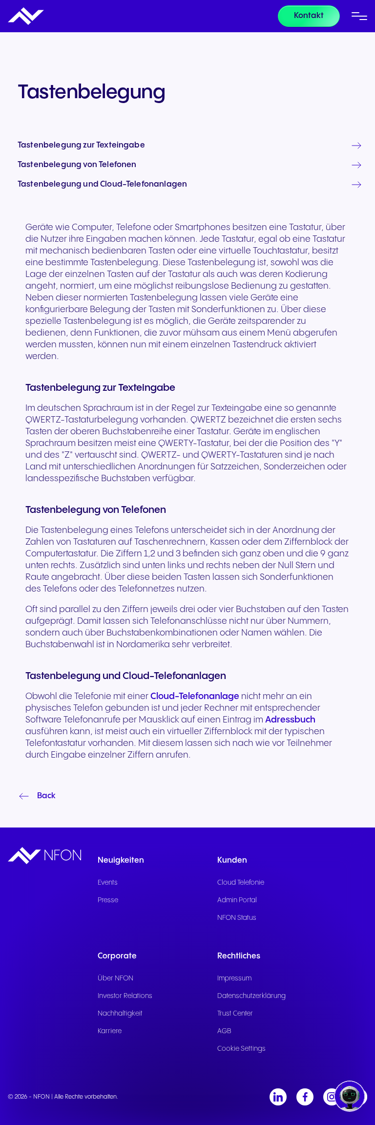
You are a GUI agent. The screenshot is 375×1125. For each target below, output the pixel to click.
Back (46, 796)
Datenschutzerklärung (251, 996)
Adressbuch (290, 719)
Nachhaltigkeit (120, 1013)
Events (108, 882)
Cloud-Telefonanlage (194, 696)
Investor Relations (125, 996)
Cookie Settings (241, 1048)
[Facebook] (304, 1096)
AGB (224, 1031)
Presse (108, 900)
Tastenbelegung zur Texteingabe (81, 145)
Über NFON (115, 978)
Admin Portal (237, 900)
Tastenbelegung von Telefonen (77, 165)
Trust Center (235, 1013)
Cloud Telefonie (240, 882)
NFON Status (236, 917)
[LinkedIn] (278, 1096)
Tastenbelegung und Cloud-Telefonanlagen (102, 185)
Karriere (110, 1031)
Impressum (234, 978)
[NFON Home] (26, 16)
